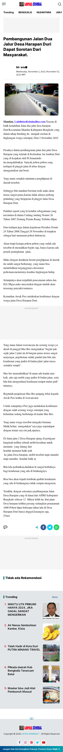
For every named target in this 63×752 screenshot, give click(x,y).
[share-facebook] (43, 527)
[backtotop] (31, 719)
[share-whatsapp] (56, 527)
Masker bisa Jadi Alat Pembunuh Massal (21, 689)
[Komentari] (5, 527)
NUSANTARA (44, 12)
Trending (8, 12)
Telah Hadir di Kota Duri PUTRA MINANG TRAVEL (24, 647)
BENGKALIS (25, 12)
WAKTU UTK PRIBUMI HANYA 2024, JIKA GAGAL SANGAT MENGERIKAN (22, 609)
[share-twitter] (50, 527)
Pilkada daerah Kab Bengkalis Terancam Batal (21, 670)
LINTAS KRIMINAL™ (30, 734)
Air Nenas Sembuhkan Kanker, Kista (22, 626)
